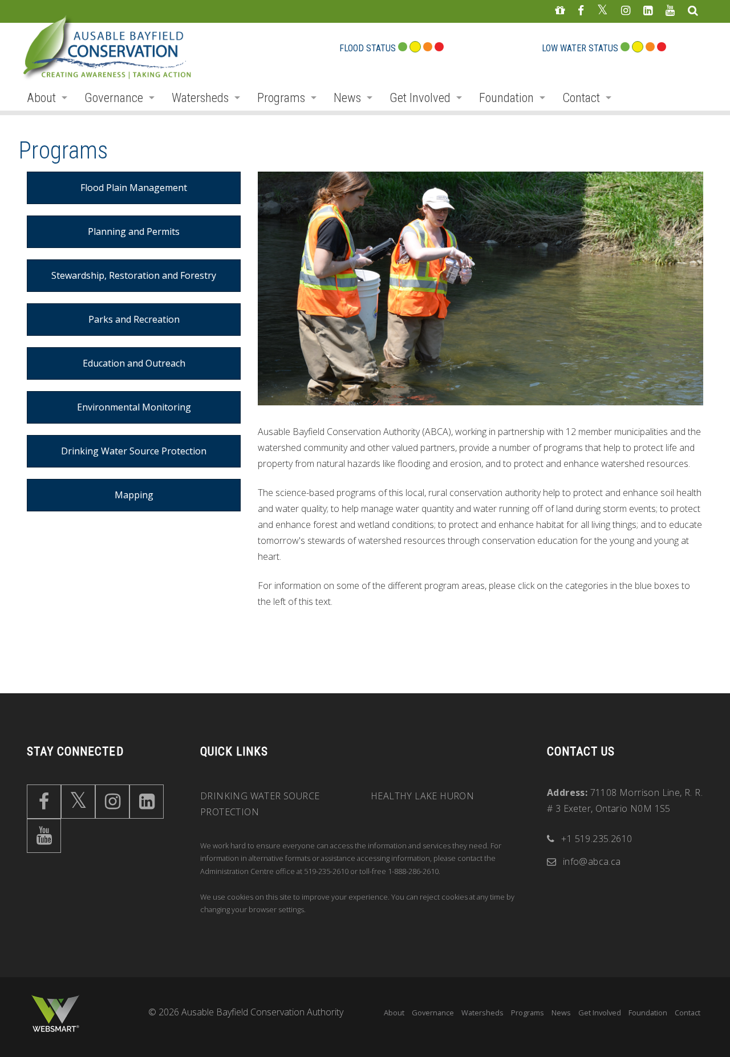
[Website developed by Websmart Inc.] (55, 1013)
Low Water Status (580, 48)
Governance (113, 97)
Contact (581, 97)
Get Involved (420, 97)
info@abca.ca (592, 861)
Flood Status (367, 48)
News (347, 97)
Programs (281, 97)
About (41, 97)
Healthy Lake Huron (422, 796)
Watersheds (200, 97)
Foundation (506, 97)
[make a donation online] (560, 11)
